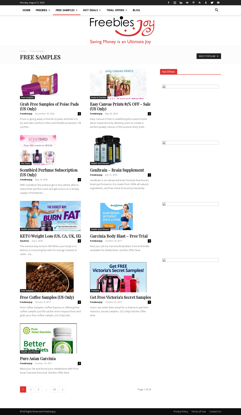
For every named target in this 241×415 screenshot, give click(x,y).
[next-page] (62, 389)
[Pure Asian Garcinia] (50, 338)
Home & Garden (98, 97)
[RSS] (199, 2)
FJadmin (24, 240)
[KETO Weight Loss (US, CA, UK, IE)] (50, 216)
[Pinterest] (193, 2)
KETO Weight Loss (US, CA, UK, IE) (50, 235)
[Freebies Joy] (120, 30)
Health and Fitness (100, 163)
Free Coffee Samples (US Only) (47, 297)
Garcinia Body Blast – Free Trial (119, 235)
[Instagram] (175, 2)
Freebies (41, 10)
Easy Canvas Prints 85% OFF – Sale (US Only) (120, 106)
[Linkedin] (181, 2)
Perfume (95, 290)
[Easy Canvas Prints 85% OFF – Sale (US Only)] (120, 84)
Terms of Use (198, 411)
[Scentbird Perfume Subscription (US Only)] (50, 150)
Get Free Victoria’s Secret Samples (120, 297)
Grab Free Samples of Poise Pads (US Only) (49, 106)
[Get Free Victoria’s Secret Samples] (120, 277)
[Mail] (187, 2)
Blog (136, 10)
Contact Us (215, 411)
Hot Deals (90, 10)
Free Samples (65, 10)
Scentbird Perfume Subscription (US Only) (49, 172)
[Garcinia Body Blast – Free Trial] (120, 216)
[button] (216, 10)
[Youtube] (218, 2)
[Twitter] (212, 2)
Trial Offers (115, 10)
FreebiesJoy (26, 113)
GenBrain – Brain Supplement (117, 169)
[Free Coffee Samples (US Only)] (50, 277)
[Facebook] (168, 2)
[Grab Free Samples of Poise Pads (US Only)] (50, 84)
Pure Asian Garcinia (38, 358)
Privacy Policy (181, 411)
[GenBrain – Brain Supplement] (120, 150)
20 (54, 389)
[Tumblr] (206, 2)
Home (27, 10)
